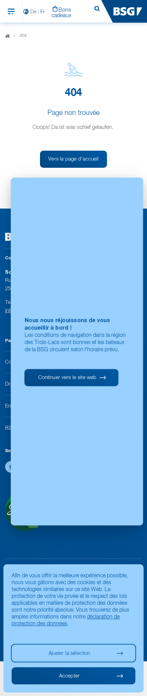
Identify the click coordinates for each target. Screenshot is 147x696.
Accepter (69, 676)
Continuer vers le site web (67, 377)
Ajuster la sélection (70, 653)
